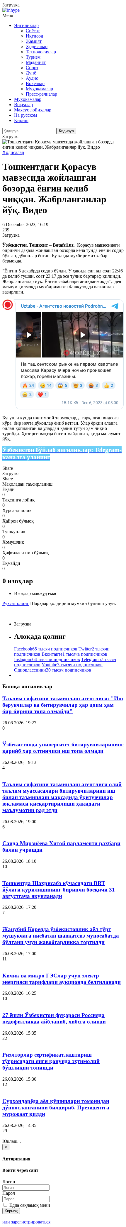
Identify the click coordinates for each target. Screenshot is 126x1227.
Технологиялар (41, 51)
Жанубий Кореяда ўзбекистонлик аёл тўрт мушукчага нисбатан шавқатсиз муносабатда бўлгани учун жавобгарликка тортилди (60, 935)
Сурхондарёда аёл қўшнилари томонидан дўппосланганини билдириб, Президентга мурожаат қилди (55, 1107)
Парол (8, 1193)
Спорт (32, 67)
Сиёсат (33, 30)
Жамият (34, 41)
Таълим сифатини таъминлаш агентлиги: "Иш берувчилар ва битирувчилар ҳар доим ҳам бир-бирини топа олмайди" (62, 704)
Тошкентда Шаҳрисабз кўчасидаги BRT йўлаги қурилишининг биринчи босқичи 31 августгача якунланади (58, 889)
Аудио (32, 78)
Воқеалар (35, 83)
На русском (25, 115)
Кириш (21, 120)
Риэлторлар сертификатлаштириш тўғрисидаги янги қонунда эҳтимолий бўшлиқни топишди (51, 1061)
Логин (8, 1181)
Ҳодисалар (36, 46)
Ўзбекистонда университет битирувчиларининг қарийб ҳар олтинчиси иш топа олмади (63, 747)
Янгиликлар (26, 25)
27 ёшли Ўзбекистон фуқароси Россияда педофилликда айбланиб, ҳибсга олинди (54, 1018)
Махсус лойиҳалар (32, 109)
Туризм (33, 57)
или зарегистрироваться (26, 1221)
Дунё (31, 72)
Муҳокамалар (39, 88)
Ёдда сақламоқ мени (29, 1205)
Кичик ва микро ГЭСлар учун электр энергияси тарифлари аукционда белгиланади (61, 978)
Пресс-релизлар (41, 93)
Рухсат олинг (15, 603)
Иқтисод (34, 35)
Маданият (36, 62)
